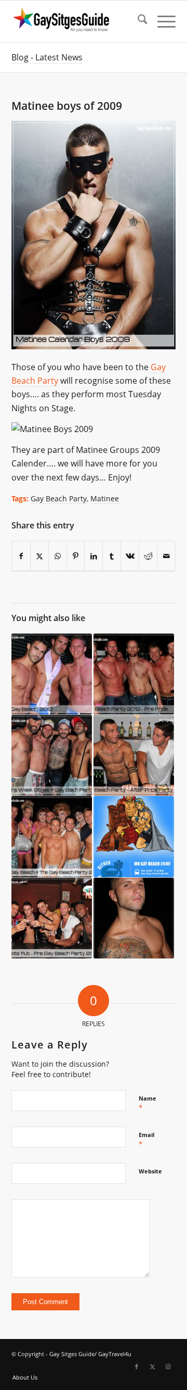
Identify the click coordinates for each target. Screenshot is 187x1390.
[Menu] (161, 21)
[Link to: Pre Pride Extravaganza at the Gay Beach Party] (134, 674)
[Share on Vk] (130, 556)
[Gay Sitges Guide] (77, 21)
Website (150, 1171)
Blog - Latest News (47, 57)
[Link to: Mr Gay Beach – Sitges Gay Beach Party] (134, 836)
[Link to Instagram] (168, 1366)
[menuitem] (137, 21)
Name (147, 1103)
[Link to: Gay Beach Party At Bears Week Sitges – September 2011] (51, 755)
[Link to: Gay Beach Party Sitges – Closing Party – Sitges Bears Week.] (134, 918)
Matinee (104, 498)
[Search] (137, 21)
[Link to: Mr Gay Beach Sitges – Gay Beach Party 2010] (51, 836)
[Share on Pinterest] (76, 556)
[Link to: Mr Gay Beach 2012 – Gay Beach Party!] (51, 674)
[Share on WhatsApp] (57, 556)
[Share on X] (39, 556)
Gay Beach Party (59, 498)
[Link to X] (152, 1366)
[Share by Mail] (166, 556)
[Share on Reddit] (148, 556)
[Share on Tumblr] (112, 556)
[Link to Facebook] (136, 1366)
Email (146, 1139)
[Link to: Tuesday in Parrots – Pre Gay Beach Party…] (51, 918)
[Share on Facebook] (21, 556)
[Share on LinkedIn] (93, 556)
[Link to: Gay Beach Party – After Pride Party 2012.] (134, 755)
